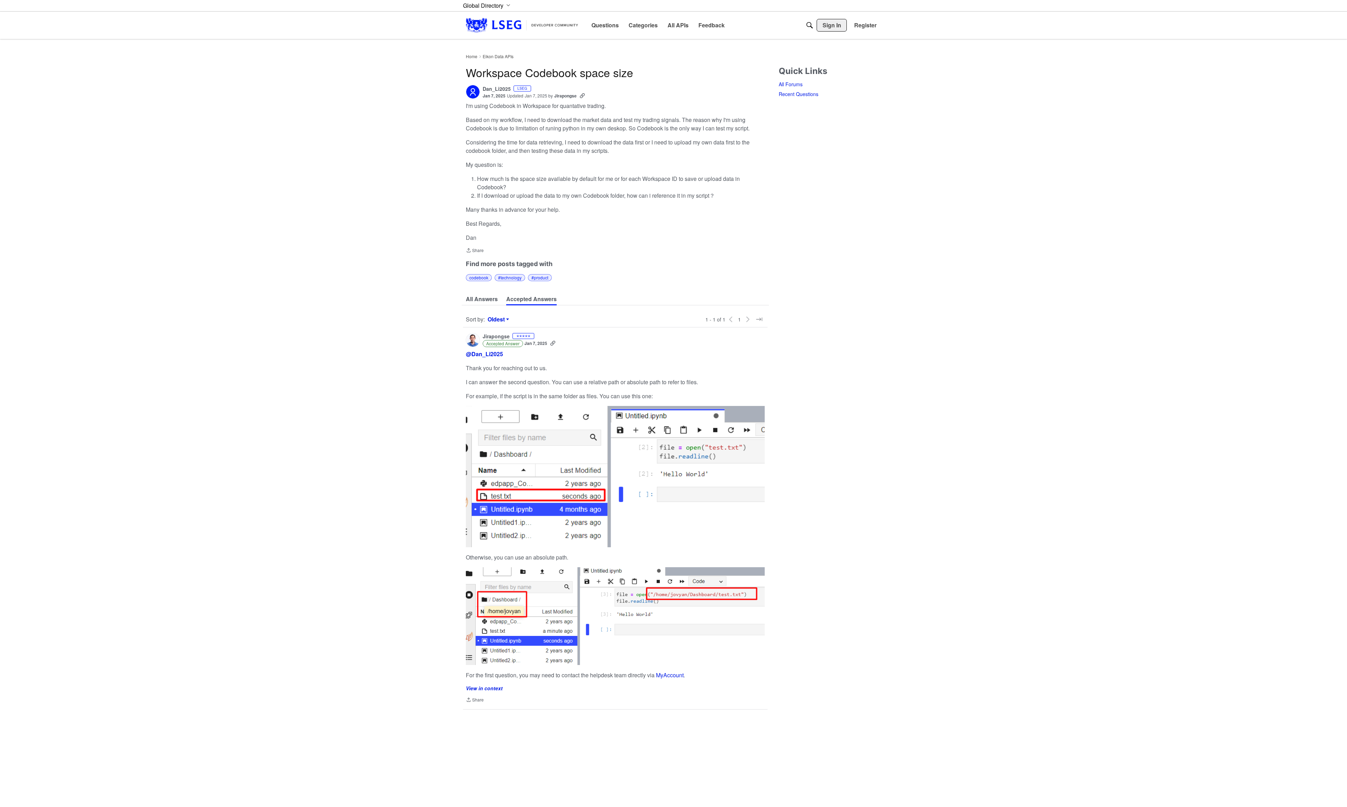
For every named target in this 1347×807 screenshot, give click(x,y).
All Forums (791, 84)
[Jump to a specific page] (759, 319)
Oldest (497, 319)
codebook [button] (478, 277)
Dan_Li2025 (497, 89)
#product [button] (539, 277)
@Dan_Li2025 (484, 354)
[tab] (482, 299)
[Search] (809, 25)
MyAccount (670, 675)
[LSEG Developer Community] (522, 25)
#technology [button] (510, 277)
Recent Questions (798, 93)
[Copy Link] (582, 96)
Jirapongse (565, 96)
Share (475, 251)
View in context (484, 688)
